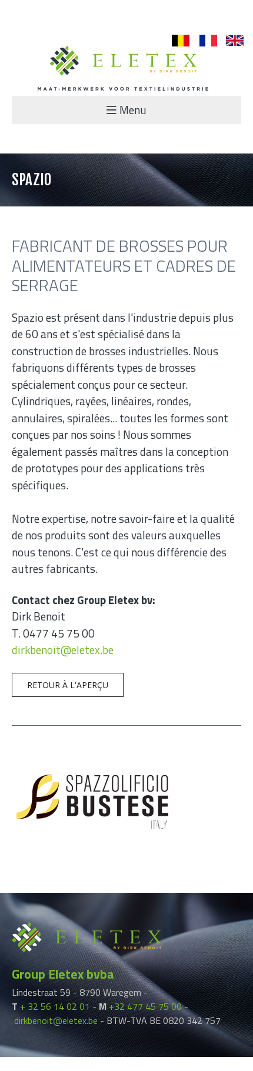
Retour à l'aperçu (67, 684)
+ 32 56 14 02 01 (55, 1006)
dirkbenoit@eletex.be (63, 649)
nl (175, 41)
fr (202, 41)
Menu (133, 109)
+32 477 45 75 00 (145, 1006)
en (230, 41)
